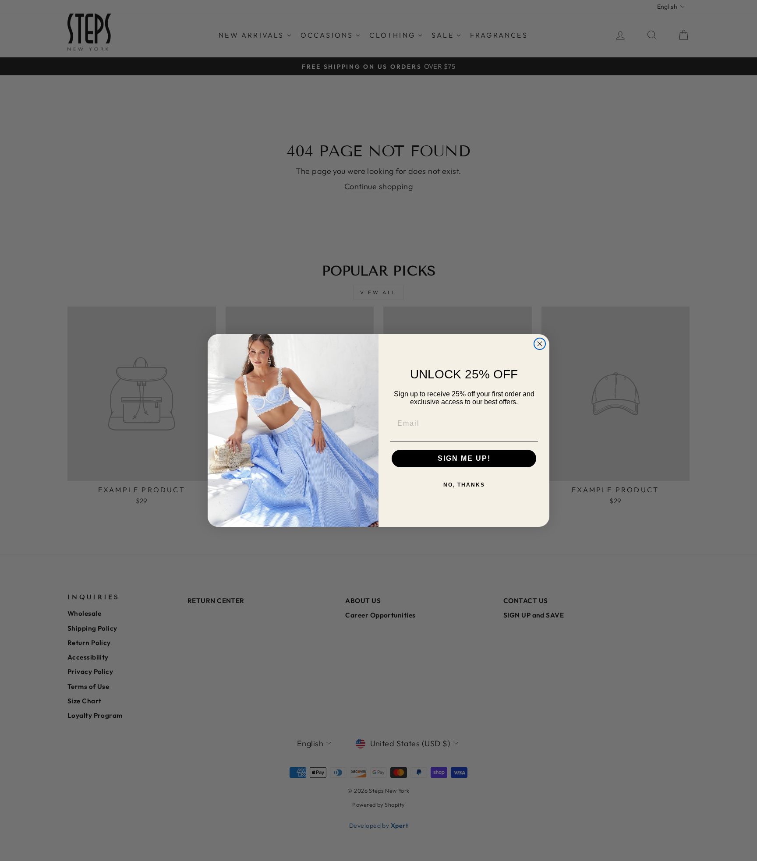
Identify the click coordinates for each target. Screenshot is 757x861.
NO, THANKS (464, 485)
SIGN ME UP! (464, 458)
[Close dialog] (539, 344)
